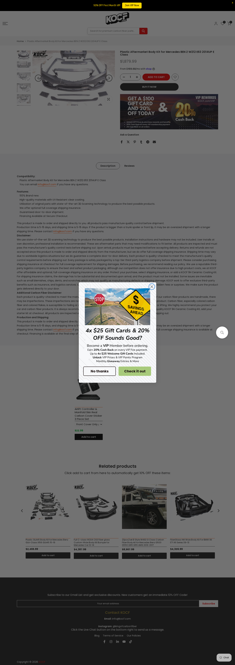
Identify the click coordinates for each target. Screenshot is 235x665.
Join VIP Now (132, 5)
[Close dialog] (152, 287)
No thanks (100, 371)
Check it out (135, 371)
